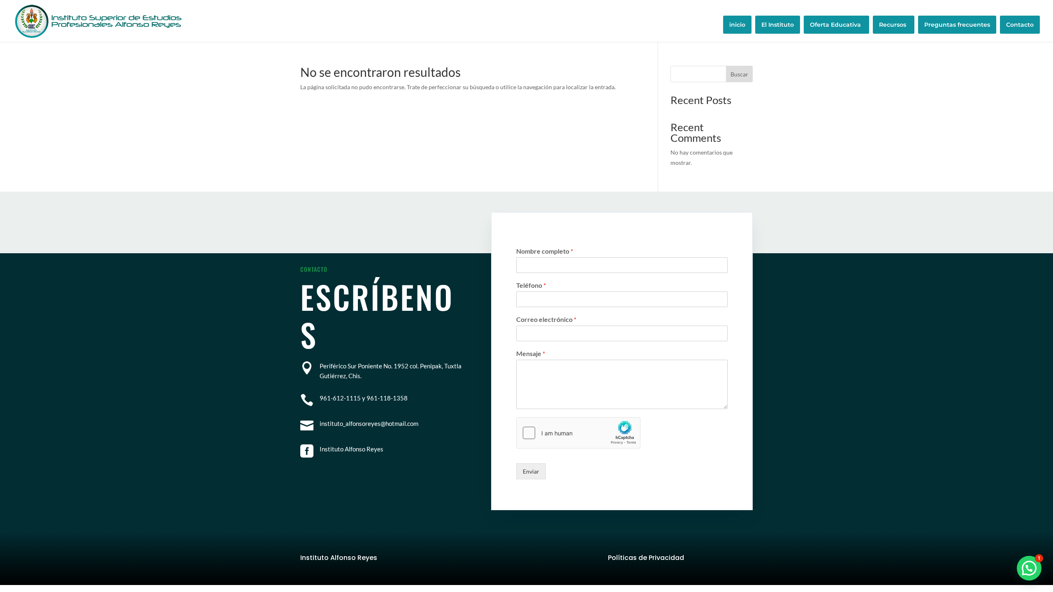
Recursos (892, 24)
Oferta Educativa (835, 24)
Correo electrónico (546, 319)
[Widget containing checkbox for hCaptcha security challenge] (578, 433)
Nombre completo (544, 251)
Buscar (739, 74)
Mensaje (530, 353)
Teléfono (531, 285)
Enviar (531, 471)
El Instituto (777, 24)
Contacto (1020, 24)
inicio (737, 24)
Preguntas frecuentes (957, 24)
